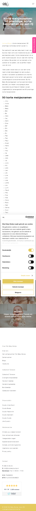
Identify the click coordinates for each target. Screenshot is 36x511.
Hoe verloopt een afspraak (11, 435)
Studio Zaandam (7, 414)
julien (8, 28)
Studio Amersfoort (8, 405)
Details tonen (25, 275)
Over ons (5, 350)
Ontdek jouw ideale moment (11, 432)
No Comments (27, 28)
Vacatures (5, 363)
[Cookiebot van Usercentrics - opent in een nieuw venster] (25, 217)
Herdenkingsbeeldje (8, 384)
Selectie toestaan (18, 287)
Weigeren (18, 292)
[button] (33, 4)
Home (4, 43)
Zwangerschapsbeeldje (9, 377)
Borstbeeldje (6, 387)
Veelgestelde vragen (9, 438)
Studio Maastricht (8, 411)
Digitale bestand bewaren (10, 441)
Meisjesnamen (21, 14)
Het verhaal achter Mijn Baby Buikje (14, 354)
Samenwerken (7, 357)
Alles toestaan (18, 281)
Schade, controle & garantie (11, 445)
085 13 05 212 (8, 466)
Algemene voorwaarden (10, 448)
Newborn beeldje (7, 381)
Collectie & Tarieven (8, 374)
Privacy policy (6, 451)
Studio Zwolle (6, 418)
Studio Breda (6, 408)
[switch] (31, 255)
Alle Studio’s (6, 421)
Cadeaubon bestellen (9, 390)
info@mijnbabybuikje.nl (11, 468)
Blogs (12, 14)
